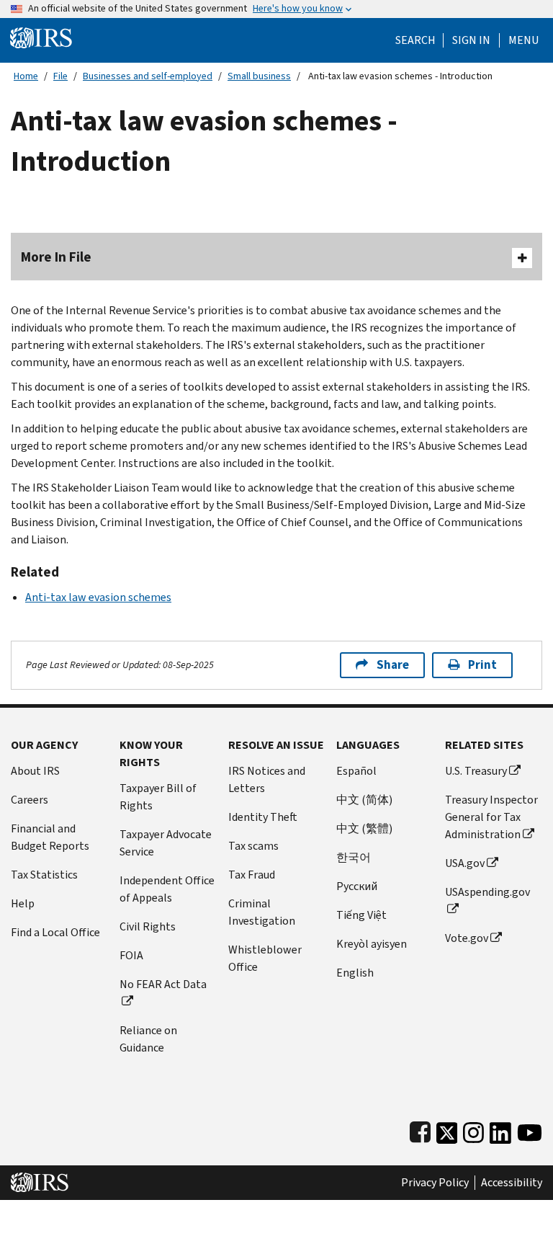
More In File (56, 257)
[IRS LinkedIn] (500, 1129)
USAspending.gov (487, 891)
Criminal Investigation (261, 912)
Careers (29, 799)
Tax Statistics (44, 874)
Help (23, 903)
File (60, 76)
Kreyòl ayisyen (371, 943)
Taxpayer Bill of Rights (158, 797)
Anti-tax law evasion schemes (98, 597)
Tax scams (253, 845)
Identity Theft (262, 816)
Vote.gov (466, 938)
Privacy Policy (435, 1182)
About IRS (35, 770)
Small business (259, 76)
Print (482, 665)
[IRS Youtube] (529, 1129)
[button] (471, 40)
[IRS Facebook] (420, 1129)
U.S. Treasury (476, 770)
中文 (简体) (364, 799)
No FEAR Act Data (163, 984)
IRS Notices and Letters (266, 779)
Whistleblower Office (265, 958)
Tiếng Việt (361, 914)
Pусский (356, 886)
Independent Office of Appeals (167, 889)
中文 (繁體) (364, 828)
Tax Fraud (251, 874)
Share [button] (393, 665)
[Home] (41, 37)
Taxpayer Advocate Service (166, 843)
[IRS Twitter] (447, 1129)
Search (415, 40)
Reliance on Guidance (148, 1039)
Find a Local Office (55, 932)
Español (356, 770)
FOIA (131, 955)
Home (26, 76)
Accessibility (511, 1182)
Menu (523, 40)
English (355, 972)
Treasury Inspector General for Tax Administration (491, 817)
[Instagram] (473, 1129)
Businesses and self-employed (147, 76)
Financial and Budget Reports (50, 837)
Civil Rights (148, 926)
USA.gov (465, 863)
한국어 (353, 857)
